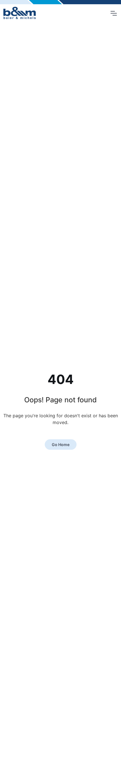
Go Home (61, 444)
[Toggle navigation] (113, 13)
